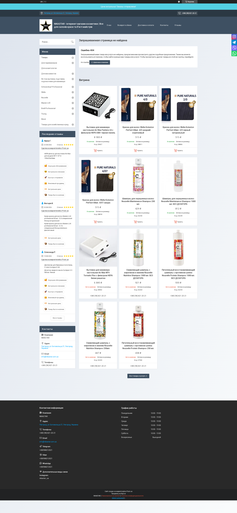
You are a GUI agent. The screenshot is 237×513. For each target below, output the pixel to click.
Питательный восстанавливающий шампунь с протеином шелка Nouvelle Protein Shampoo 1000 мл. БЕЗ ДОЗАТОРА (178, 274)
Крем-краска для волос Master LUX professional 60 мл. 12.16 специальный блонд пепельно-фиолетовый (57, 227)
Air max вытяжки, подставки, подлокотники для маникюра (53, 80)
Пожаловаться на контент (111, 496)
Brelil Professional (48, 108)
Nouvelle (44, 98)
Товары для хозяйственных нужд (55, 125)
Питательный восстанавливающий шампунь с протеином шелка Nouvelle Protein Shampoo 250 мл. (138, 346)
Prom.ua (129, 491)
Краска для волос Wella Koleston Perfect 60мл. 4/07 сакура (98, 201)
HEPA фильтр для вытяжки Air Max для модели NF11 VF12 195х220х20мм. (57, 156)
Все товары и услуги (137, 376)
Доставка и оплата (146, 25)
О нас (109, 25)
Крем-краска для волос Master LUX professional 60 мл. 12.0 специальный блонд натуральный (58, 218)
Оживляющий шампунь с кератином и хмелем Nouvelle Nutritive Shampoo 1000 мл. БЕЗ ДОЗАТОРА (138, 274)
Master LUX (45, 103)
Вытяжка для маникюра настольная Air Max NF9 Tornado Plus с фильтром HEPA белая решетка (98, 274)
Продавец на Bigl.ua (118, 493)
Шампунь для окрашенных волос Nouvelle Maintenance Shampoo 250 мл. (138, 201)
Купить (100, 150)
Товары (44, 57)
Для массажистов (48, 74)
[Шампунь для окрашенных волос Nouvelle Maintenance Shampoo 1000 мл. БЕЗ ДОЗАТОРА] (178, 176)
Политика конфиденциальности (132, 496)
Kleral (43, 119)
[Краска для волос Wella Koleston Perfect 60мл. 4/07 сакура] (98, 176)
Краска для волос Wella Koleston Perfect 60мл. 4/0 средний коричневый (138, 130)
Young (43, 114)
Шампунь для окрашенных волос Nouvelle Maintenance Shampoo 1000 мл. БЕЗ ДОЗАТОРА (178, 201)
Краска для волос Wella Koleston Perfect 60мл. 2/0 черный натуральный (178, 130)
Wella (43, 92)
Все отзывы (57, 318)
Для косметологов (49, 68)
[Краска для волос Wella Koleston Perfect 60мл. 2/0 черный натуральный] (178, 105)
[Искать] (72, 42)
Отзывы (178, 25)
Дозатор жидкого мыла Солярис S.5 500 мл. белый (58, 271)
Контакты (164, 25)
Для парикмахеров (49, 63)
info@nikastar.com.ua (49, 357)
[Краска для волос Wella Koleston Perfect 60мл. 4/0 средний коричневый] (138, 105)
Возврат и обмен (125, 25)
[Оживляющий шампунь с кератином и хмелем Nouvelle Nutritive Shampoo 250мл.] (98, 321)
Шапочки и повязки (100, 62)
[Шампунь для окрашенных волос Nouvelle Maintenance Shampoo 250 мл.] (138, 176)
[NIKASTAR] (46, 25)
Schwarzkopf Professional (51, 87)
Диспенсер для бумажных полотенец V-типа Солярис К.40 (58, 266)
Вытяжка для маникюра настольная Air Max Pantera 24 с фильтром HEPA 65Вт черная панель (98, 130)
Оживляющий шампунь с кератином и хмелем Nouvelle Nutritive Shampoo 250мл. (98, 346)
